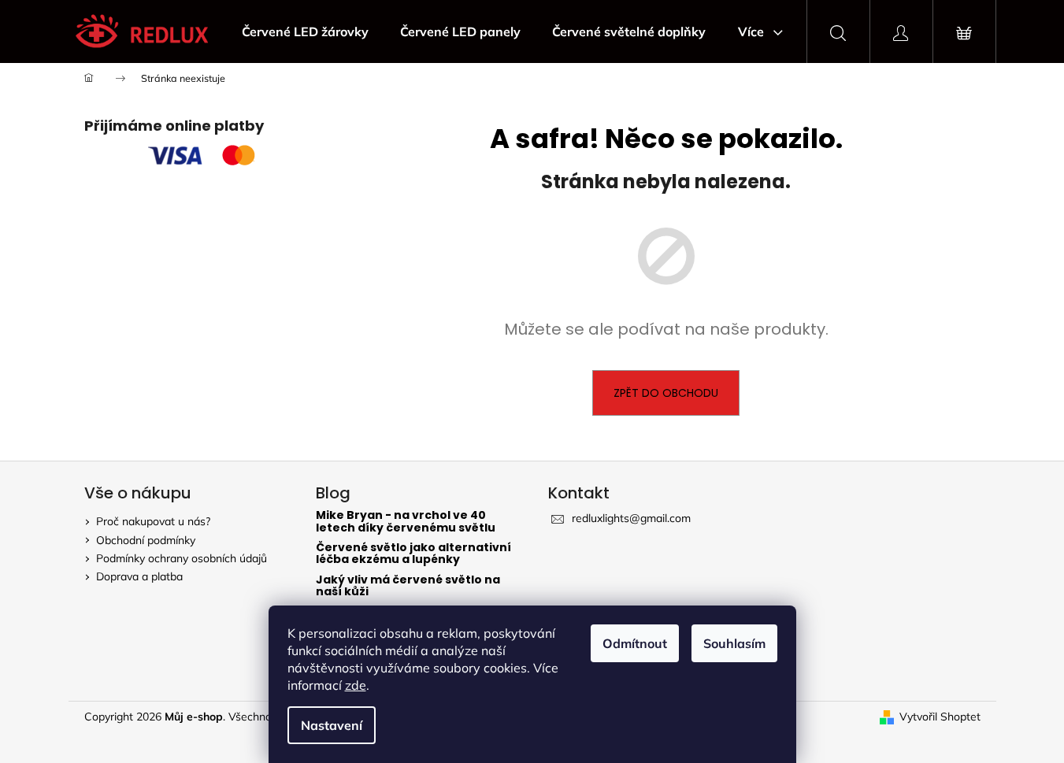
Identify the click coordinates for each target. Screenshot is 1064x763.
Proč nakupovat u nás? (153, 521)
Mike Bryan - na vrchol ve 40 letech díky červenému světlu (405, 521)
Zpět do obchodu (666, 393)
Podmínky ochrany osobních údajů (181, 558)
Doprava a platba (139, 576)
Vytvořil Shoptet (940, 716)
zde (355, 685)
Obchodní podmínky (145, 540)
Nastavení (331, 725)
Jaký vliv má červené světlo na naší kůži (408, 586)
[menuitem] (305, 31)
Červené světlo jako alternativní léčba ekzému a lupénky (413, 554)
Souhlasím (734, 643)
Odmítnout (634, 643)
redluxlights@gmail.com (631, 518)
